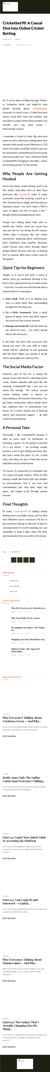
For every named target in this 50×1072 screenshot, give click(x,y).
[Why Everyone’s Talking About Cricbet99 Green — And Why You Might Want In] (25, 697)
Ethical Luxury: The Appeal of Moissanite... (25, 650)
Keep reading (9, 736)
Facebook (13, 581)
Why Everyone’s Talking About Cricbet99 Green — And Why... (22, 719)
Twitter (13, 591)
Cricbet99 (24, 194)
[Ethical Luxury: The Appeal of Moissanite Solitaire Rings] (6, 651)
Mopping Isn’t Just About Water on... (28, 639)
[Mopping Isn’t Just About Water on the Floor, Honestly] (6, 641)
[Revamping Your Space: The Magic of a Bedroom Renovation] (6, 629)
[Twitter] (20, 560)
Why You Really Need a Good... (26, 618)
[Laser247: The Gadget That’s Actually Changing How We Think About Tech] (25, 1001)
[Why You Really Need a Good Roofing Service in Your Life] (6, 619)
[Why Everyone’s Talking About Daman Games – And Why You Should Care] (25, 939)
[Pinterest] (26, 560)
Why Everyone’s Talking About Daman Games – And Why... (22, 961)
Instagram (14, 586)
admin (8, 45)
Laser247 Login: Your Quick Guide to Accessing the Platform (24, 839)
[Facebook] (13, 560)
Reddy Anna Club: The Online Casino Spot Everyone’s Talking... (24, 779)
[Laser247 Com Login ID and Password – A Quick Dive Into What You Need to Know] (25, 879)
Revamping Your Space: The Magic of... (28, 628)
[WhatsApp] (32, 560)
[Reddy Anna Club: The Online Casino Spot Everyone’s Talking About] (25, 756)
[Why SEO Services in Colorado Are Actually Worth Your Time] (6, 609)
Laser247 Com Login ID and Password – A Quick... (20, 901)
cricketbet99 (15, 552)
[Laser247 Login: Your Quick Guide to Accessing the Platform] (25, 816)
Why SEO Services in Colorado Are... (29, 608)
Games (17, 39)
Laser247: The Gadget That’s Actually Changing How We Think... (21, 1025)
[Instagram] (5, 586)
